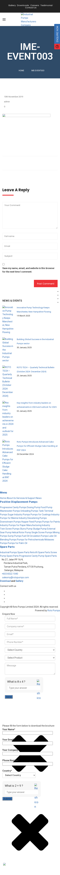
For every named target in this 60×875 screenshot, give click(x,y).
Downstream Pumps (10, 521)
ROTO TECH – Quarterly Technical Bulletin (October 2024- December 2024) (35, 369)
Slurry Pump (26, 528)
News (39, 498)
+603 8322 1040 (10, 573)
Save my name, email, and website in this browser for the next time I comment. (28, 270)
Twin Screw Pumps (10, 528)
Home (21, 70)
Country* (7, 770)
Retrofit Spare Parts (40, 552)
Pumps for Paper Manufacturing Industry (29, 525)
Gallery (19, 581)
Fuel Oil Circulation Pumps (35, 536)
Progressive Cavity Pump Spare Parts (38, 556)
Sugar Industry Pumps (19, 514)
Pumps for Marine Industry (13, 518)
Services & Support (26, 498)
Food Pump (46, 507)
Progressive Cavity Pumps (13, 507)
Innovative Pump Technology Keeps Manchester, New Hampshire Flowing (34, 309)
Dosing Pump (33, 507)
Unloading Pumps (29, 511)
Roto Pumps (54, 610)
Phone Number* (10, 760)
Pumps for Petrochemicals (30, 539)
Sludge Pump (40, 528)
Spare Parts (7, 546)
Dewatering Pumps (37, 518)
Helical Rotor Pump (21, 532)
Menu (3, 492)
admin (7, 101)
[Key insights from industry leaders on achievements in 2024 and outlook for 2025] (8, 419)
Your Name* (8, 729)
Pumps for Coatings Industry (45, 514)
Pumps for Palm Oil (17, 543)
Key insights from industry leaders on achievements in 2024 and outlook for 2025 (36, 405)
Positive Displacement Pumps (18, 501)
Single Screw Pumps (42, 532)
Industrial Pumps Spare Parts (14, 552)
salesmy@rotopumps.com (15, 577)
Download (5, 581)
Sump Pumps (14, 536)
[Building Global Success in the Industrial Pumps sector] (8, 349)
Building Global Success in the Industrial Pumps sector (35, 341)
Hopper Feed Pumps (31, 521)
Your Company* (10, 750)
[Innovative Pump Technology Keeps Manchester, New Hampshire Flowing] (8, 320)
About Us (11, 498)
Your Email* (8, 739)
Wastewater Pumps (10, 511)
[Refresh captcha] (39, 692)
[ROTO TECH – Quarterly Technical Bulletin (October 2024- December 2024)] (8, 381)
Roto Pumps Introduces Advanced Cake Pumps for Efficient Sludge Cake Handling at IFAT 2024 (37, 446)
